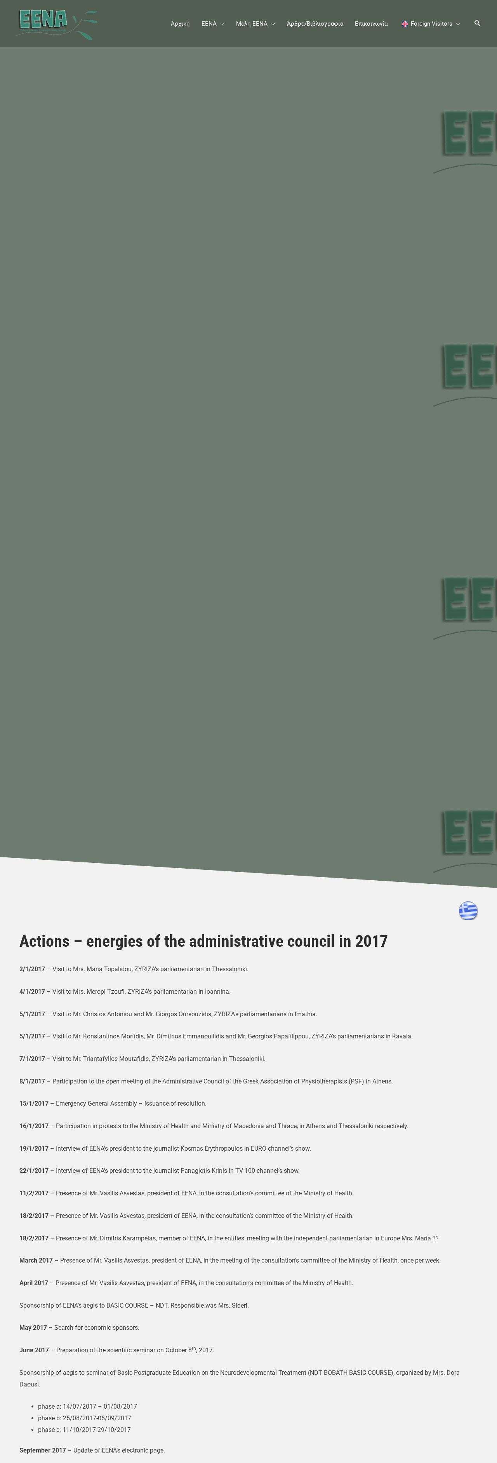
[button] (220, 23)
